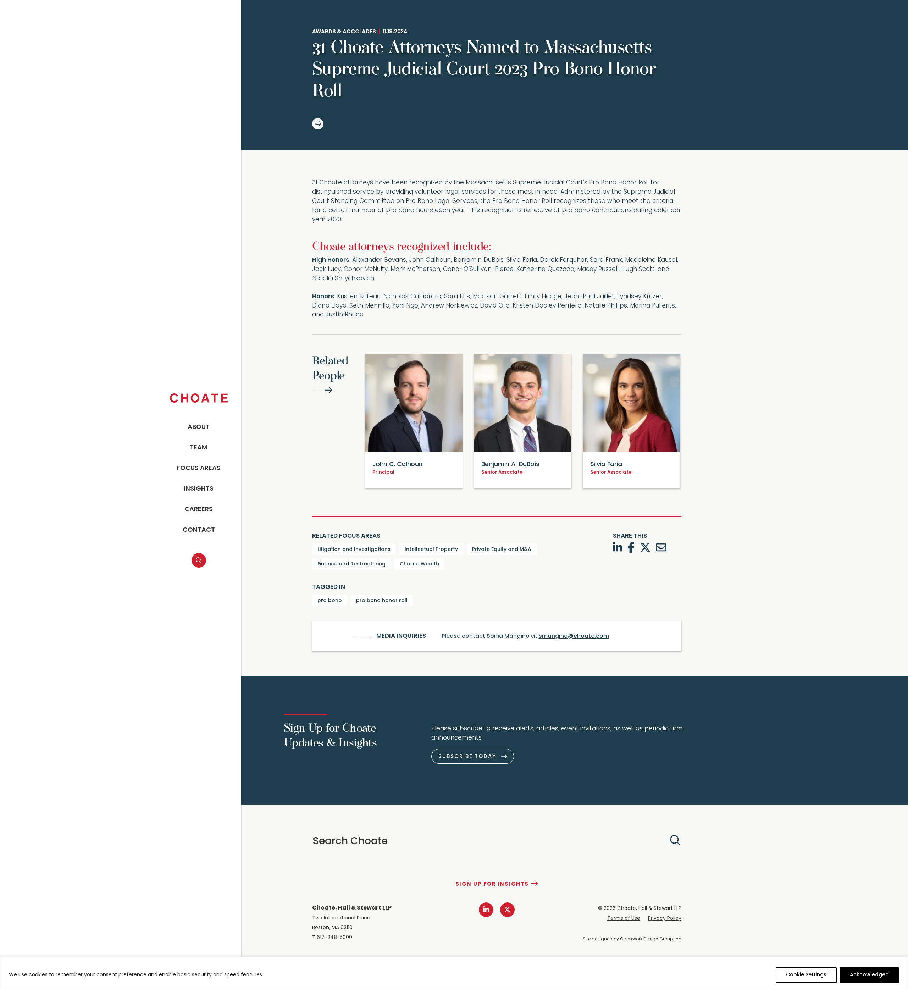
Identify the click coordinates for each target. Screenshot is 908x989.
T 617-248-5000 (332, 937)
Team (198, 448)
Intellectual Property (431, 549)
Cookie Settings (806, 975)
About (199, 427)
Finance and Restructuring (351, 564)
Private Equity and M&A (501, 549)
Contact (199, 530)
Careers (198, 510)
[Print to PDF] (317, 123)
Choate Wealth (419, 564)
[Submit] (675, 840)
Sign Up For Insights (492, 884)
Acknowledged (869, 975)
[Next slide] (328, 390)
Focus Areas (199, 468)
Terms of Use (623, 918)
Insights (199, 489)
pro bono (329, 600)
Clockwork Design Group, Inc (650, 939)
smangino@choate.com (574, 636)
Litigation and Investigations (354, 549)
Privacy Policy (664, 918)
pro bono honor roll (382, 600)
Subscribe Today (467, 756)
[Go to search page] (199, 560)
